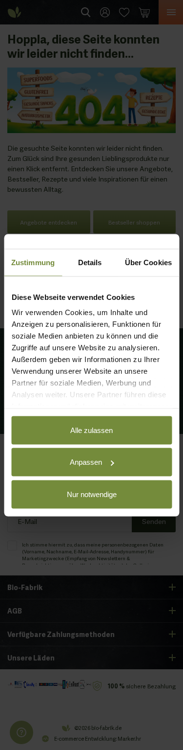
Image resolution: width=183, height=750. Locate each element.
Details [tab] (90, 262)
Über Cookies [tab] (148, 262)
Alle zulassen (91, 430)
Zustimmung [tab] (33, 262)
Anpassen (86, 462)
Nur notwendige (92, 494)
